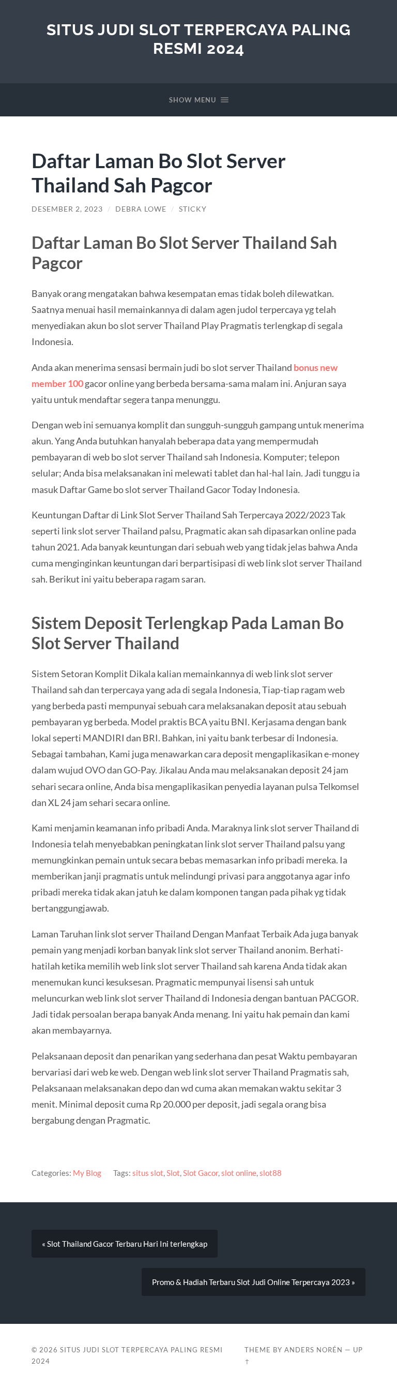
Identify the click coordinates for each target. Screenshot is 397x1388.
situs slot (147, 1172)
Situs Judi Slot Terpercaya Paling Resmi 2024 (199, 39)
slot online (238, 1172)
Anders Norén (313, 1350)
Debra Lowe (140, 209)
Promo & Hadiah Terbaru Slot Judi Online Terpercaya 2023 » (253, 1282)
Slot (173, 1172)
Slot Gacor (200, 1172)
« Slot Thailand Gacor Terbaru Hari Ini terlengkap (124, 1243)
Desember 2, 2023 (67, 209)
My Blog (87, 1172)
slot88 (270, 1172)
